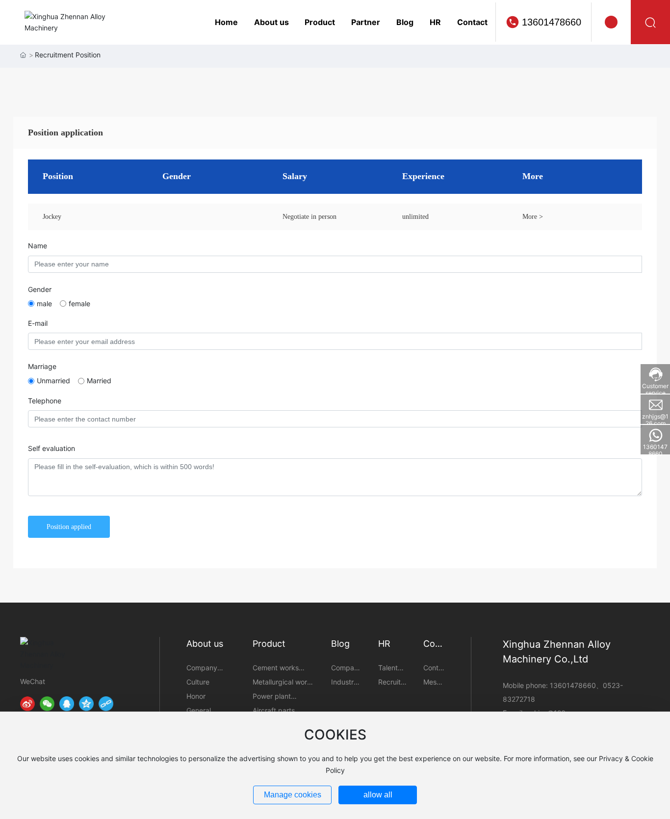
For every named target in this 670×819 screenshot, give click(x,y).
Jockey (52, 216)
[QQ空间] (86, 703)
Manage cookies (292, 795)
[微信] (47, 703)
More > (532, 216)
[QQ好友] (66, 703)
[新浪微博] (27, 703)
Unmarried (53, 380)
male (44, 303)
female (79, 303)
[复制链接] (106, 703)
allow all (377, 795)
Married (99, 380)
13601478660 (551, 22)
